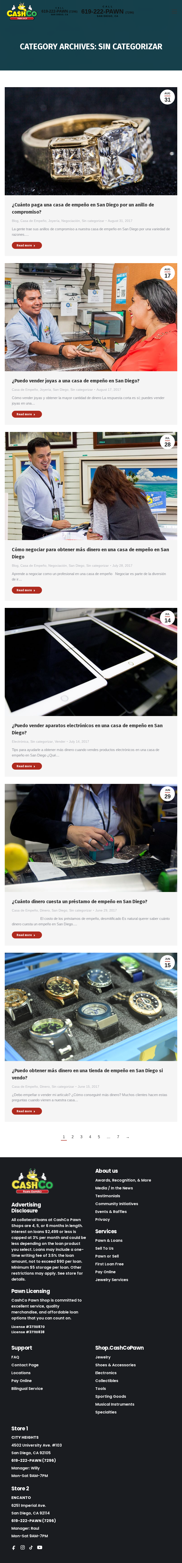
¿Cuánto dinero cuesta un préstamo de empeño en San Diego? (81, 901)
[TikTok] (31, 1547)
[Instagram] (22, 1547)
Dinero (45, 910)
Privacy (102, 1219)
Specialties (106, 1412)
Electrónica (20, 741)
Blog (15, 221)
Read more (24, 245)
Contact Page (25, 1365)
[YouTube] (39, 1547)
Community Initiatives (116, 1204)
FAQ (15, 1357)
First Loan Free (109, 1264)
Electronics (106, 1373)
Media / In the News (114, 1188)
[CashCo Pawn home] (32, 1181)
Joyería (53, 221)
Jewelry (103, 1357)
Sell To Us (104, 1248)
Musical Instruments (114, 1404)
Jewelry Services (111, 1279)
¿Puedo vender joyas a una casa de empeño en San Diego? (76, 381)
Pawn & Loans (109, 1240)
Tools (100, 1388)
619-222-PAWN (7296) (33, 1460)
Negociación (70, 221)
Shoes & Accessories (115, 1365)
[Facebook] (14, 1547)
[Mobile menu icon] (174, 11)
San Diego (60, 389)
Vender (60, 741)
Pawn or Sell (107, 1256)
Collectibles (106, 1380)
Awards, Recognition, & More (123, 1180)
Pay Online (105, 1272)
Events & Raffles (111, 1211)
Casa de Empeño (33, 221)
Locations (21, 1373)
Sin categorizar (93, 221)
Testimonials (107, 1196)
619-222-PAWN (59, 11)
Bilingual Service (27, 1388)
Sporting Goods (110, 1396)
